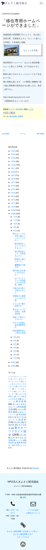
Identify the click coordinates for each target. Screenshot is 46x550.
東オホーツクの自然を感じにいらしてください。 (19, 236)
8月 (15, 230)
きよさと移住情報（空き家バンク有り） (23, 531)
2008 (13, 213)
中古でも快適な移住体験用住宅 (19, 325)
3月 (15, 351)
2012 (13, 199)
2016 (13, 186)
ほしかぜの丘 (17, 397)
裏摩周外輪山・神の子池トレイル (17, 443)
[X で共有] (9, 113)
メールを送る (33, 510)
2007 (13, 362)
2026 (13, 151)
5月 (15, 344)
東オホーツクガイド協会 (17, 431)
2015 (13, 189)
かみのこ (15, 379)
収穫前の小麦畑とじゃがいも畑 (19, 298)
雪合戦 (17, 422)
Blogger (35, 468)
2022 (13, 165)
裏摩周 (11, 443)
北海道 (21, 438)
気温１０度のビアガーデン (19, 318)
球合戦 (20, 409)
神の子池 (20, 417)
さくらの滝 (18, 389)
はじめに (19, 391)
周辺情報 (22, 414)
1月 (15, 358)
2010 (13, 206)
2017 (13, 182)
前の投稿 (40, 133)
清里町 (20, 116)
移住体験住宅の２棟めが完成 (19, 331)
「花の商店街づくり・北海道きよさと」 (19, 253)
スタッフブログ (23, 537)
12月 (15, 216)
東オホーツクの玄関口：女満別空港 (19, 311)
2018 (13, 178)
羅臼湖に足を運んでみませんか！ (19, 272)
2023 (13, 161)
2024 (13, 158)
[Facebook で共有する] (11, 113)
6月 (15, 340)
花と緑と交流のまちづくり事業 (17, 405)
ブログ (19, 396)
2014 (13, 192)
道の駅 (23, 435)
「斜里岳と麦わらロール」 (19, 260)
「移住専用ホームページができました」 (19, 245)
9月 (15, 227)
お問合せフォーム (33, 513)
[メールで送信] (4, 113)
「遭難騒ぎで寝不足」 (19, 266)
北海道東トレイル (15, 440)
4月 (15, 347)
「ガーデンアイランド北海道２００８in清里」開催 (19, 281)
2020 (13, 172)
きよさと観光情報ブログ (23, 534)
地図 (24, 497)
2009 (13, 210)
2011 (13, 203)
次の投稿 (5, 133)
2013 (13, 196)
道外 (13, 438)
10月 (15, 223)
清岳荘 (11, 420)
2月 (15, 354)
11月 (15, 220)
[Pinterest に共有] (14, 113)
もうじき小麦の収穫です (19, 304)
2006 (13, 366)
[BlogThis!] (6, 113)
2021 (13, 168)
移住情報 (13, 116)
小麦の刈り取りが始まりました (19, 290)
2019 (13, 175)
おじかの (11, 376)
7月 (15, 337)
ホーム (23, 133)
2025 (13, 154)
